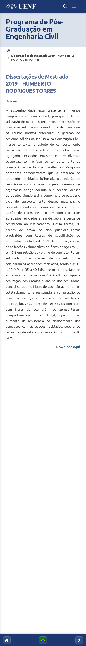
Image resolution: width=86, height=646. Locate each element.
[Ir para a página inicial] (7, 640)
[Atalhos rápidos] (79, 640)
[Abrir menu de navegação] (74, 6)
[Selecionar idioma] (43, 640)
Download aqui (68, 347)
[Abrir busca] (65, 6)
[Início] (8, 51)
